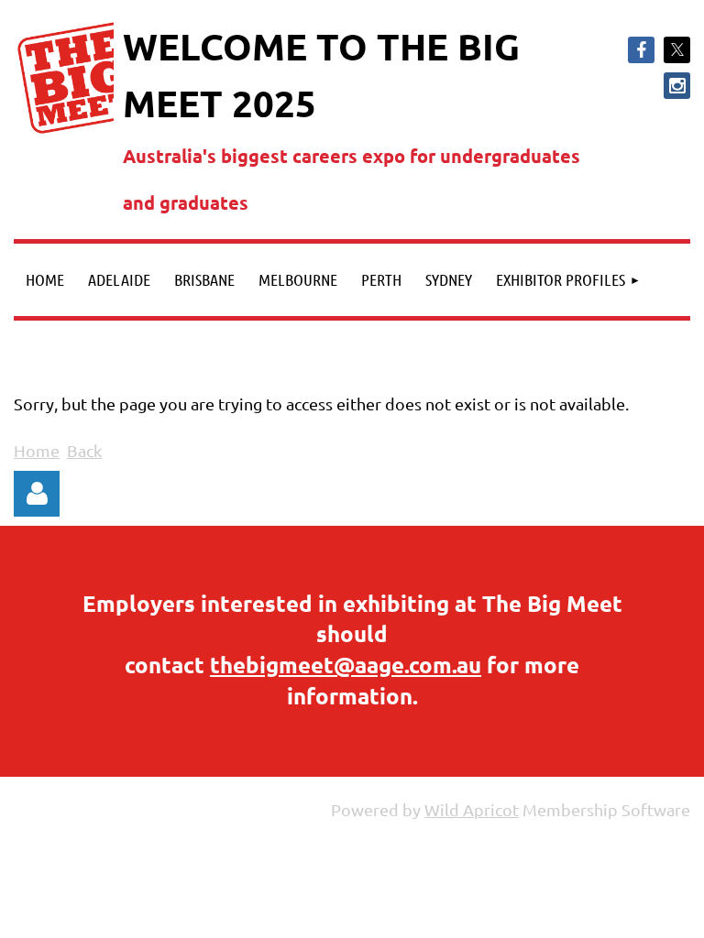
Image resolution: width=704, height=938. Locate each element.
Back (84, 450)
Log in (37, 494)
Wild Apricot (471, 809)
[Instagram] (677, 85)
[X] (677, 50)
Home (37, 450)
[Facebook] (641, 50)
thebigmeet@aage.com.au (345, 664)
